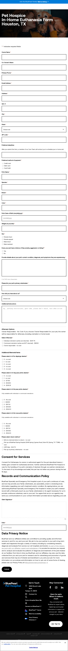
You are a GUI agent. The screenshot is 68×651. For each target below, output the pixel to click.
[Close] (65, 643)
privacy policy (19, 633)
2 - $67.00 (7, 404)
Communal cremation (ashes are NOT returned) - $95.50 (21, 343)
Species (5, 182)
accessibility (57, 633)
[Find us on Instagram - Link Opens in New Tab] (56, 587)
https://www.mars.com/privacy (35, 563)
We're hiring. (42, 2)
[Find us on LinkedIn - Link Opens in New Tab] (62, 587)
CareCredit (7, 168)
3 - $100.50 (7, 407)
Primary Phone (7, 73)
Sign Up (57, 624)
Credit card (7, 163)
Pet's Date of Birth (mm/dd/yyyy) (12, 213)
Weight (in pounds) (8, 223)
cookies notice (9, 633)
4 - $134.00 (7, 409)
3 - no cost (7, 366)
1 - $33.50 (7, 402)
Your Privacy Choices (33, 619)
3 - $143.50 (7, 383)
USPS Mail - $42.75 (10, 447)
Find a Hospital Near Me (33, 600)
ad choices (35, 633)
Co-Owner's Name (7, 62)
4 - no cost (7, 369)
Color (4, 203)
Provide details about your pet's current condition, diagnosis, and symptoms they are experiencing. (34, 257)
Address (5, 93)
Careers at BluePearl (32, 606)
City (3, 114)
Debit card (7, 166)
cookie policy (7, 644)
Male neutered (8, 244)
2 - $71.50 (7, 380)
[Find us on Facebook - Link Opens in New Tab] (50, 587)
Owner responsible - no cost (12, 345)
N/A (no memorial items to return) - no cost (17, 440)
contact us (33, 635)
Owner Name (6, 52)
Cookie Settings (33, 647)
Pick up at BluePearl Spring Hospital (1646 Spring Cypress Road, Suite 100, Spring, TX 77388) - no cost (33, 444)
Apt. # (4, 104)
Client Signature (7, 499)
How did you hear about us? (11, 293)
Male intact (7, 242)
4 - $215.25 (7, 385)
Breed (4, 193)
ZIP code (5, 135)
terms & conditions (45, 633)
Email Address (7, 83)
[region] (34, 645)
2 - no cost (7, 364)
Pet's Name (6, 172)
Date (4, 523)
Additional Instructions (9, 304)
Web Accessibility (35, 614)
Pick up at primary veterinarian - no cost (16, 449)
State (4, 124)
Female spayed (8, 239)
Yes (5, 251)
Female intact (8, 237)
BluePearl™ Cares (35, 610)
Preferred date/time (8, 145)
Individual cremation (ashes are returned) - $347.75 (19, 341)
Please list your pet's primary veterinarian (15, 283)
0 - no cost (7, 359)
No (5, 253)
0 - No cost (7, 399)
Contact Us (33, 594)
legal (28, 633)
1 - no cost (7, 362)
